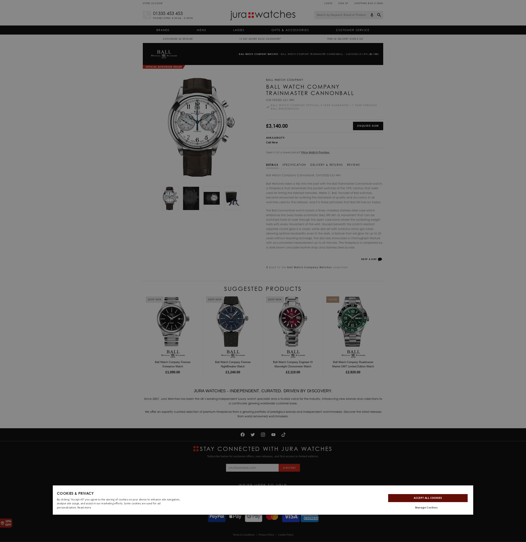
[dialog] (263, 500)
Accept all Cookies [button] (428, 498)
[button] (428, 508)
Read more (84, 507)
